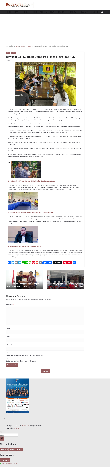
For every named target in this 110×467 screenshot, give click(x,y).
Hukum (35, 12)
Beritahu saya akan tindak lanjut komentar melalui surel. (24, 355)
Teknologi (94, 12)
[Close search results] (2, 439)
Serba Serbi (61, 12)
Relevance (4, 449)
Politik (52, 12)
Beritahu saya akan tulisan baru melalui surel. (21, 361)
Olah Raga (84, 12)
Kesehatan (73, 12)
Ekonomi (25, 12)
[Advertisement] (55, 32)
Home (9, 12)
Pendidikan (44, 12)
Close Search (5, 460)
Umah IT (16, 428)
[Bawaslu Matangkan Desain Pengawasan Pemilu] (23, 227)
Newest (12, 449)
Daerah (13, 52)
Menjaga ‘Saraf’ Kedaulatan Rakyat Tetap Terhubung (66, 285)
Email (8, 336)
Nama (8, 328)
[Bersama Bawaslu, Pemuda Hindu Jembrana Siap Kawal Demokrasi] (23, 194)
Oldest (19, 449)
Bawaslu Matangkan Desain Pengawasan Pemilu (24, 246)
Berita (16, 12)
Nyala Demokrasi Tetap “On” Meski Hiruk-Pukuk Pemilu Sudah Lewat (31, 181)
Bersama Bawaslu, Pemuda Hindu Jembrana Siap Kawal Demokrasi (31, 212)
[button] (19, 12)
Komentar (10, 305)
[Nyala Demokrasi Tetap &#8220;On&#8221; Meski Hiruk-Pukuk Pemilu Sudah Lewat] (26, 162)
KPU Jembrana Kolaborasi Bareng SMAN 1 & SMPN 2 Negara (24, 285)
